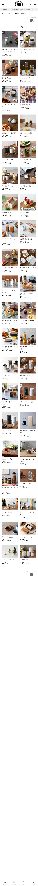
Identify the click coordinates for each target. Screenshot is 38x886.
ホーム (3, 13)
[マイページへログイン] (29, 4)
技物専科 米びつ (7, 212)
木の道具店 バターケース (10, 347)
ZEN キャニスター (8, 159)
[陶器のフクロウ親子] (28, 123)
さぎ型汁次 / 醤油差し (27, 239)
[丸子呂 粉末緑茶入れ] (10, 528)
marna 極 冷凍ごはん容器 (28, 267)
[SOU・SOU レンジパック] (28, 39)
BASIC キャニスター (26, 559)
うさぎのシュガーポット (10, 267)
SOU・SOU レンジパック (28, 49)
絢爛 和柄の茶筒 (25, 375)
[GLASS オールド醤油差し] (28, 310)
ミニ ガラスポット (8, 459)
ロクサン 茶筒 (6, 430)
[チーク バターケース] (28, 528)
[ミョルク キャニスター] (10, 175)
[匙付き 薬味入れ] (10, 68)
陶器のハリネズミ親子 (9, 133)
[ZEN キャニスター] (10, 149)
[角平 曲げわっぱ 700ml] (28, 283)
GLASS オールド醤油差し (28, 320)
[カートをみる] (35, 4)
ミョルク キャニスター (9, 186)
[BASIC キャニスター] (28, 551)
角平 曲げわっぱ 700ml (27, 294)
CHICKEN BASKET (25, 212)
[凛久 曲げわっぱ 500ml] (10, 310)
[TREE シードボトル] (10, 551)
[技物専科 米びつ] (10, 202)
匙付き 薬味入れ (7, 78)
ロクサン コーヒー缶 (26, 402)
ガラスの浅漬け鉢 (25, 159)
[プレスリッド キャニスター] (28, 504)
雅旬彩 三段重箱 (25, 104)
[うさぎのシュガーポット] (10, 257)
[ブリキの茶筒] (10, 365)
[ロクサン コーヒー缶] (28, 391)
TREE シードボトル (8, 559)
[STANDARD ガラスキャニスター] (28, 336)
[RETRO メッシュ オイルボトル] (28, 449)
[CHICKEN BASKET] (28, 202)
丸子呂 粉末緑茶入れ (8, 537)
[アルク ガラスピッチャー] (28, 475)
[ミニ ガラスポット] (10, 449)
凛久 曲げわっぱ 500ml (9, 320)
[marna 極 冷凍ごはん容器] (28, 257)
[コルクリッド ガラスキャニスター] (10, 391)
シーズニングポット (8, 512)
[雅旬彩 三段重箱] (28, 94)
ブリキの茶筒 (6, 375)
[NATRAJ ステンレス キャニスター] (10, 281)
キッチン (10, 13)
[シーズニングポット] (10, 504)
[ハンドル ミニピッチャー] (28, 175)
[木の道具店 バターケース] (10, 336)
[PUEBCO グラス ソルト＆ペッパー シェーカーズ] (10, 39)
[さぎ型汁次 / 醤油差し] (28, 228)
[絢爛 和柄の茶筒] (28, 365)
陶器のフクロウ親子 (26, 133)
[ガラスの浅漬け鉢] (28, 149)
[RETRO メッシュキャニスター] (10, 477)
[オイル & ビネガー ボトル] (28, 68)
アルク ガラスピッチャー (28, 484)
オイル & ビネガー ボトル (28, 78)
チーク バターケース (26, 537)
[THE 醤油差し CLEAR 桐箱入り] (28, 420)
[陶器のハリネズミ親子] (10, 123)
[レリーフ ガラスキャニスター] (10, 94)
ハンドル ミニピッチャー (28, 186)
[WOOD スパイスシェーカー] (10, 228)
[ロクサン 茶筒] (10, 420)
